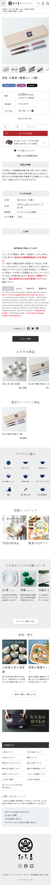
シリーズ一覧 (13, 9)
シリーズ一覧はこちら (25, 621)
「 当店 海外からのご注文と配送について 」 (25, 278)
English (8, 288)
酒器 (8, 495)
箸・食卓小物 (25, 495)
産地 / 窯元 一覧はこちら (25, 694)
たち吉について (8, 875)
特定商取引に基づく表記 (39, 875)
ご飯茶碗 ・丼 (42, 468)
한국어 (19, 288)
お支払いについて (9, 757)
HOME (4, 9)
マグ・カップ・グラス (42, 481)
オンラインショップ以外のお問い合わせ (12, 786)
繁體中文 (43, 288)
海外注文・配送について (11, 768)
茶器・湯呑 (25, 481)
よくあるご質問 (7, 779)
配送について (32, 757)
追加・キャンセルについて (11, 763)
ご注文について (8, 752)
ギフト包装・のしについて (26, 150)
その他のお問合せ (34, 779)
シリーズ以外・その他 (26, 9)
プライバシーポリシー (22, 875)
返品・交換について (34, 763)
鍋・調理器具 (42, 495)
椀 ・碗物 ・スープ (8, 481)
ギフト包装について (34, 752)
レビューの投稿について (36, 774)
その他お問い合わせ (13, 819)
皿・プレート (8, 468)
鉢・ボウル (25, 468)
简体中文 (30, 288)
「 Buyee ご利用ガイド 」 (37, 275)
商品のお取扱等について (36, 768)
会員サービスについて (10, 774)
